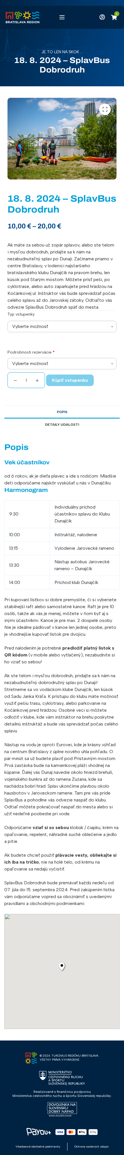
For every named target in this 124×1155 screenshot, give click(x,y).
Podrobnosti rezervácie (31, 352)
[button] (105, 109)
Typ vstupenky (21, 314)
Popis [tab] (62, 412)
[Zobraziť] (101, 17)
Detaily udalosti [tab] (62, 425)
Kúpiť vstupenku (70, 380)
